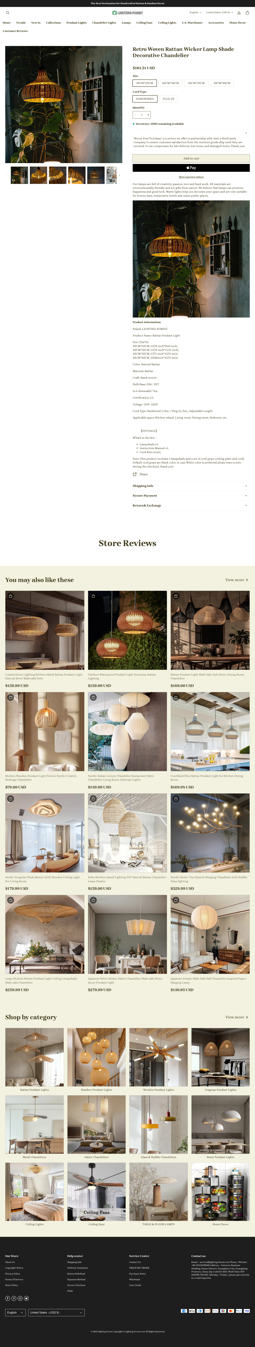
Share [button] (143, 474)
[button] (7, 12)
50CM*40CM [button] (222, 83)
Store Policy (11, 1285)
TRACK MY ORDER (139, 1267)
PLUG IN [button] (168, 98)
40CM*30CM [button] (170, 83)
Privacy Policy (12, 1273)
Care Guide (135, 1285)
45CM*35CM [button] (196, 83)
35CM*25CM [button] (144, 83)
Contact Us (135, 1262)
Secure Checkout (76, 1285)
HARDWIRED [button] (145, 98)
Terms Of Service (14, 1279)
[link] (53, 23)
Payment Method (76, 1279)
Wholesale (134, 1279)
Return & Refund (76, 1273)
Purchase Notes (137, 1273)
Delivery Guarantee (77, 1267)
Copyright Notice (14, 1267)
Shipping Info (74, 1262)
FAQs (70, 1291)
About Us (10, 1262)
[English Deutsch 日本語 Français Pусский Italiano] (15, 1312)
